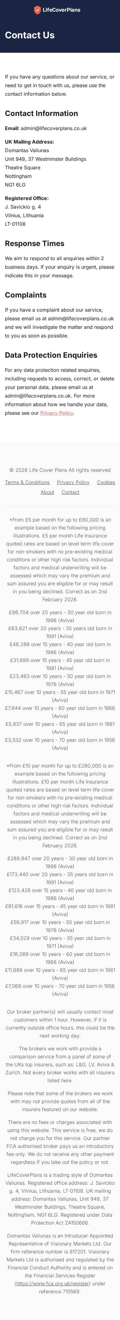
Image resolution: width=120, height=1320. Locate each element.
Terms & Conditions (27, 482)
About (47, 492)
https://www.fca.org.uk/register (52, 1283)
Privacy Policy (56, 413)
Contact (70, 492)
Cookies (106, 482)
